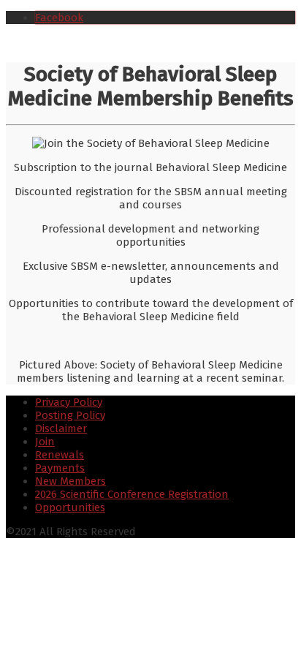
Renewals (59, 454)
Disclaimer (61, 428)
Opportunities (70, 507)
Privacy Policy (68, 402)
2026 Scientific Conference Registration (132, 494)
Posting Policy (70, 415)
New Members (70, 481)
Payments (60, 468)
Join (45, 441)
